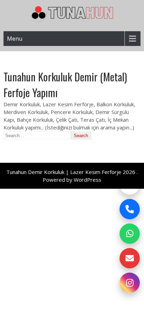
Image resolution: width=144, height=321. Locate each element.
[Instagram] (130, 283)
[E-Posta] (130, 258)
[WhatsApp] (130, 233)
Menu (14, 38)
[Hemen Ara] (130, 209)
